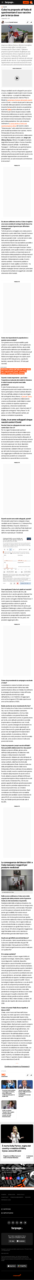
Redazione (28, 1197)
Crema (24, 396)
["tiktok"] (3, 1178)
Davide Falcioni (13, 22)
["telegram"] (22, 1178)
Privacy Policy (20, 1194)
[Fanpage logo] (9, 2)
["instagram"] (6, 1178)
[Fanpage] (17, 1228)
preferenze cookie (6, 1200)
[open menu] (2, 2)
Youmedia (3, 1194)
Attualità (3, 1071)
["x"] (14, 1178)
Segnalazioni (11, 1194)
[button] (31, 22)
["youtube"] (10, 1178)
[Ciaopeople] (17, 1275)
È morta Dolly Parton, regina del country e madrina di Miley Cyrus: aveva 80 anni (16, 1148)
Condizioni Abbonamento (16, 1197)
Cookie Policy (4, 1197)
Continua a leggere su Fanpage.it (17, 1066)
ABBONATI (26, 2)
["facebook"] (18, 1178)
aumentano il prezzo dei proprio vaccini (19, 100)
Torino (30, 396)
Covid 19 (5, 7)
